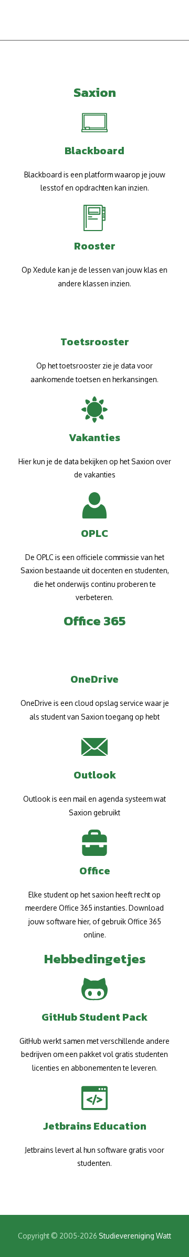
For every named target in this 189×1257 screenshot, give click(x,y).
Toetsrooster (94, 342)
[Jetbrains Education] (94, 1098)
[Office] (94, 843)
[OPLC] (94, 505)
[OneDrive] (94, 651)
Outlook (95, 775)
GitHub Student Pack (94, 1017)
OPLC (94, 533)
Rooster (95, 246)
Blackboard (94, 150)
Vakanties (94, 437)
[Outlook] (94, 747)
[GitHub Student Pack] (94, 989)
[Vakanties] (94, 409)
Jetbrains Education (94, 1126)
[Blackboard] (94, 122)
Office (94, 871)
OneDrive (94, 679)
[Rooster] (94, 218)
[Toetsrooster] (94, 314)
